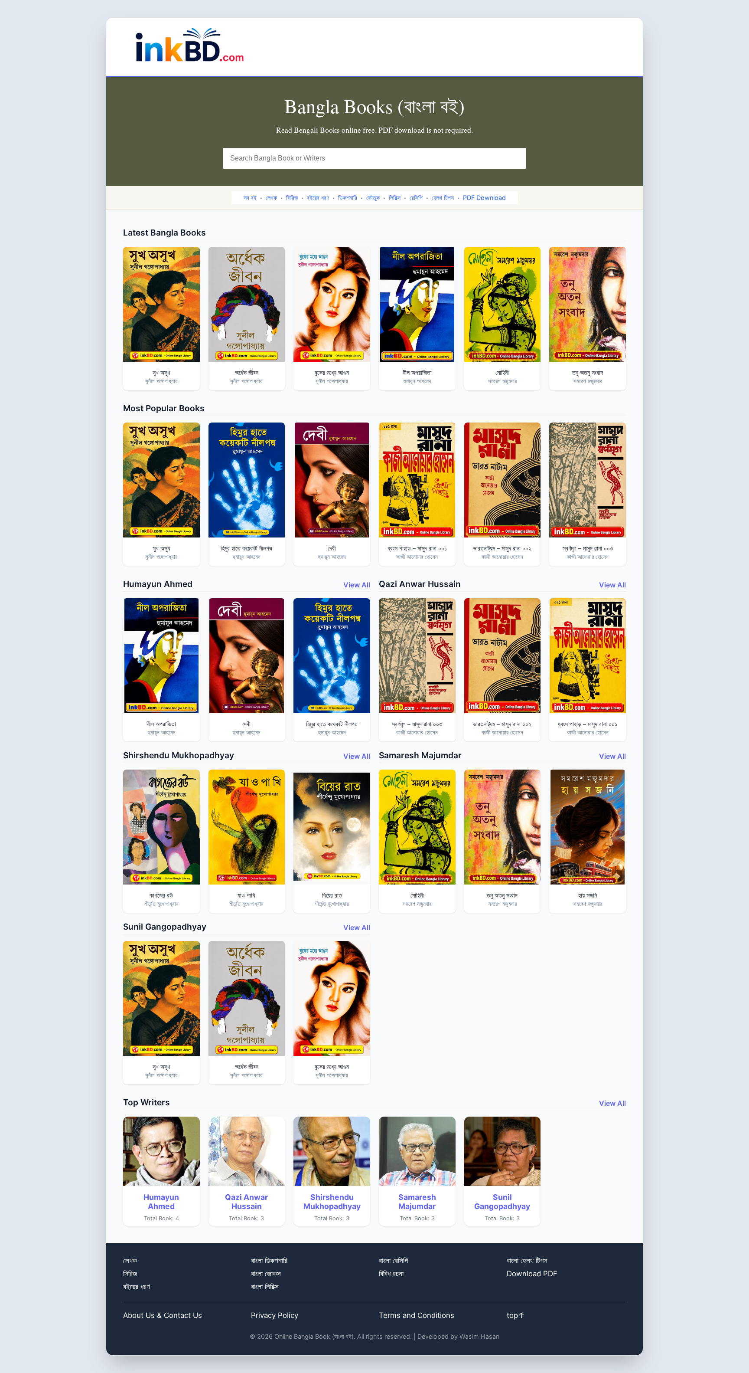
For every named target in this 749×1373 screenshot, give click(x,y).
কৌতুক (373, 197)
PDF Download (484, 197)
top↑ (516, 1315)
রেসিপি (416, 197)
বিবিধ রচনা (391, 1273)
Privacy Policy (274, 1315)
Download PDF (532, 1273)
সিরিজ (292, 197)
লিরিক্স (395, 197)
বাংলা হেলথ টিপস (527, 1260)
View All (356, 584)
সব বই (250, 197)
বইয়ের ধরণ (318, 197)
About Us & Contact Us (162, 1315)
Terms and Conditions (416, 1315)
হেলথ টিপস (443, 197)
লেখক (271, 197)
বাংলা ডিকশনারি (269, 1260)
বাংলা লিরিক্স (265, 1286)
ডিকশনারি (347, 197)
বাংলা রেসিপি (393, 1260)
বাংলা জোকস (266, 1273)
